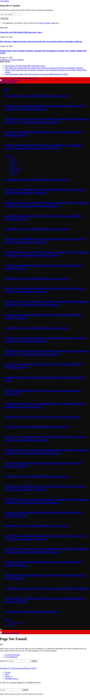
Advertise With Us (11, 679)
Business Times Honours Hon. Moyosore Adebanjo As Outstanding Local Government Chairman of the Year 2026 (44, 147)
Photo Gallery (14, 172)
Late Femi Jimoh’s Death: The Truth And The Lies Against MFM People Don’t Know (37, 74)
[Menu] (1, 629)
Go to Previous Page (12, 655)
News (7, 91)
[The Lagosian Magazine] (10, 80)
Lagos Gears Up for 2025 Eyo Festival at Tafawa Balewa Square (42, 416)
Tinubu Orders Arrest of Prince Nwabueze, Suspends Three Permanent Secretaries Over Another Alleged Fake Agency (47, 120)
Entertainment (14, 170)
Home (7, 89)
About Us (8, 676)
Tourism (12, 164)
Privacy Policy (45, 23)
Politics (12, 158)
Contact (7, 672)
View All (12, 174)
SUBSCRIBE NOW (8, 82)
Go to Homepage (11, 657)
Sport (7, 618)
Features (8, 155)
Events (11, 166)
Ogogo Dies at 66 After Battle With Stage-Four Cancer (21, 32)
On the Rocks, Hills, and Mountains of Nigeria (32, 611)
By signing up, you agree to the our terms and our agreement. (30, 23)
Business (12, 160)
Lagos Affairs (10, 625)
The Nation (9, 621)
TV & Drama (14, 162)
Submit (25, 690)
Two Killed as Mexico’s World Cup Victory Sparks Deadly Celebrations (47, 588)
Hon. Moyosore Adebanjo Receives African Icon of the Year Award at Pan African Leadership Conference (41, 41)
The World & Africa (16, 623)
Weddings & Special (16, 168)
